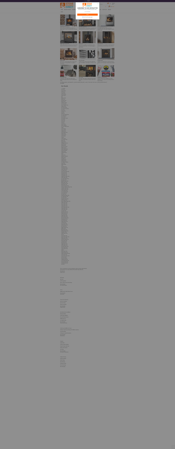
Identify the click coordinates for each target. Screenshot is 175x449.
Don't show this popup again (88, 17)
